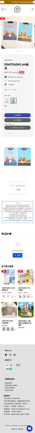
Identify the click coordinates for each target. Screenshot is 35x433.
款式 (7, 95)
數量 (5, 106)
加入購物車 (17, 120)
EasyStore (27, 425)
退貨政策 (20, 429)
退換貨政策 (8, 383)
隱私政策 (14, 429)
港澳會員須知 (9, 390)
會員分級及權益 (10, 388)
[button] (2, 9)
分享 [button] (8, 133)
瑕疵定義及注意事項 (11, 385)
